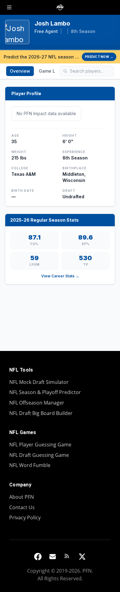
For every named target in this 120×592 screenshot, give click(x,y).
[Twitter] (82, 556)
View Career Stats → (60, 276)
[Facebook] (38, 556)
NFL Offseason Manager (36, 402)
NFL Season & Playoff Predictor (45, 392)
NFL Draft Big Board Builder (41, 413)
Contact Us (22, 507)
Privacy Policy (25, 517)
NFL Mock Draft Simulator (39, 382)
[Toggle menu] (9, 7)
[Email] (52, 556)
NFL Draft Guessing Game (39, 455)
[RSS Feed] (67, 556)
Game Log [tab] (50, 71)
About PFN (21, 496)
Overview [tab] (20, 71)
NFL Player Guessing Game (40, 444)
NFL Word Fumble (29, 465)
